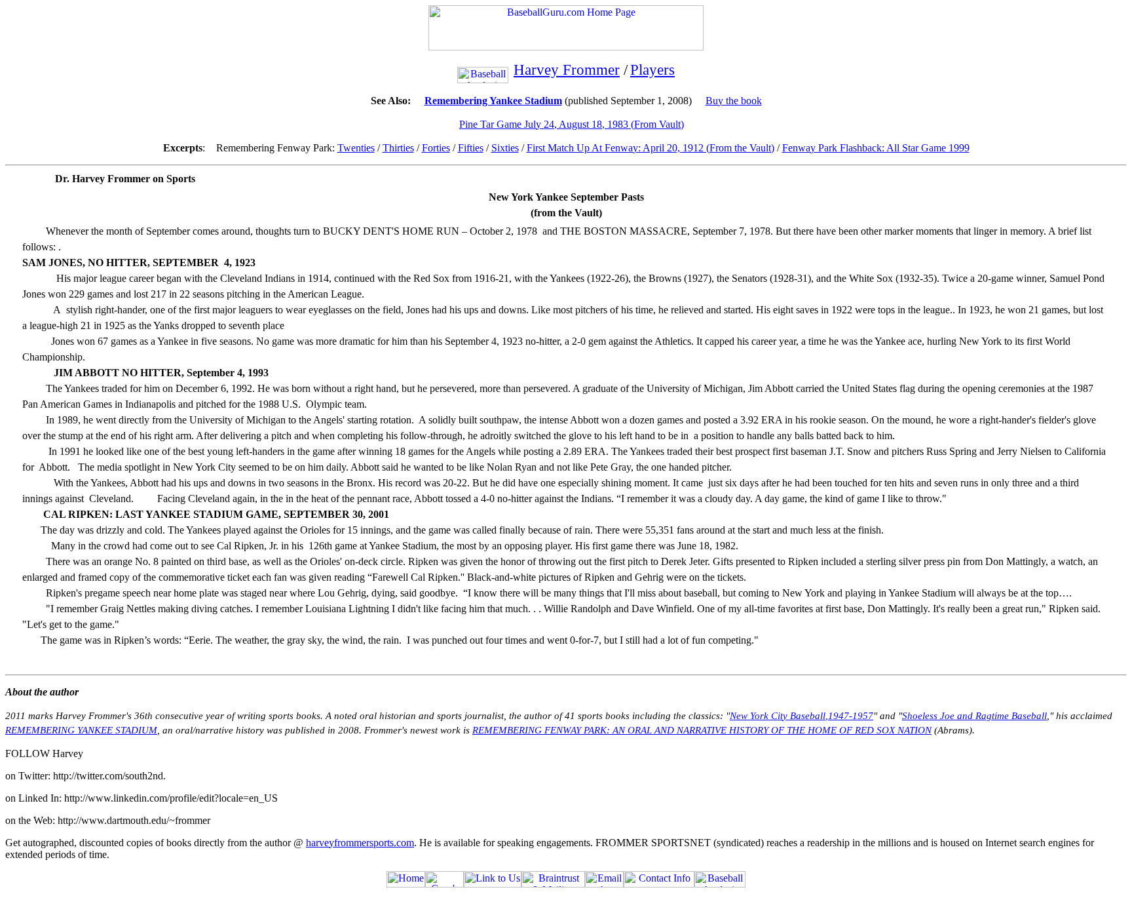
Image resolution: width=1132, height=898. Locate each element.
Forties (436, 147)
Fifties (470, 147)
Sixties (505, 147)
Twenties (356, 147)
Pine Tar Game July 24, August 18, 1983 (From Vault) (571, 124)
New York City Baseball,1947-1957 (801, 716)
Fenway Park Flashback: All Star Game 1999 (876, 147)
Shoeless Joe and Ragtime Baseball (974, 716)
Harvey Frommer (567, 69)
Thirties (398, 147)
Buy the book (734, 100)
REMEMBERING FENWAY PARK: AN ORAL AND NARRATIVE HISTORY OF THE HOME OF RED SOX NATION (702, 730)
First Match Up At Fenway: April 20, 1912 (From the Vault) (650, 147)
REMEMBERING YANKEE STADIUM (81, 730)
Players (652, 69)
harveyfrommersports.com (360, 842)
